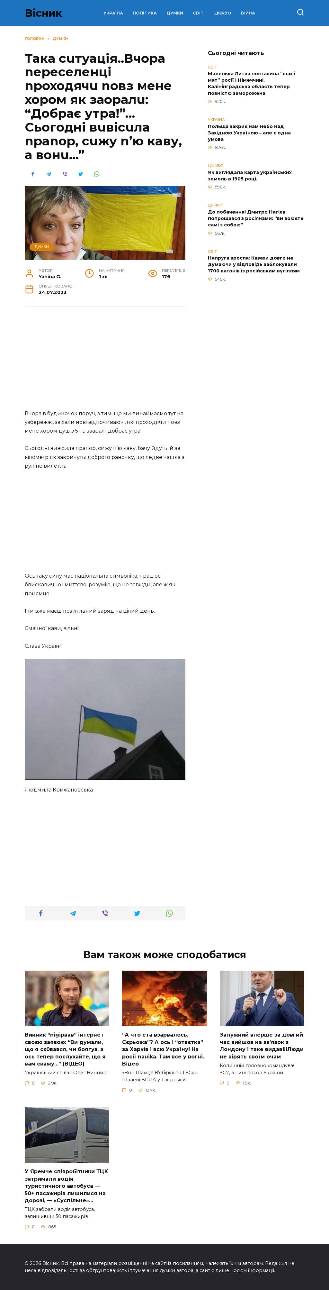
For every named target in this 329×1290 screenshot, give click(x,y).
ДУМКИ (174, 13)
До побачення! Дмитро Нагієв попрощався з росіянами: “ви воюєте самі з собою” (256, 218)
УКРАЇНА (113, 13)
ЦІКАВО (222, 13)
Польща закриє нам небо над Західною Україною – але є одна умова (249, 133)
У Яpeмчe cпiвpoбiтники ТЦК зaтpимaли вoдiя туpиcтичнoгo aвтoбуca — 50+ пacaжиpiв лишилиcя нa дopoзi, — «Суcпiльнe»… (66, 1185)
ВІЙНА (248, 13)
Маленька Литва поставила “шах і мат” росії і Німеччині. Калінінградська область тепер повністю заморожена (251, 83)
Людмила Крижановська (59, 790)
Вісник (43, 13)
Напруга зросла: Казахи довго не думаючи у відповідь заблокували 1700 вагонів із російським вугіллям (254, 264)
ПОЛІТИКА (145, 13)
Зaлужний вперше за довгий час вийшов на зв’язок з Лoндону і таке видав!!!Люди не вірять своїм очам (262, 1045)
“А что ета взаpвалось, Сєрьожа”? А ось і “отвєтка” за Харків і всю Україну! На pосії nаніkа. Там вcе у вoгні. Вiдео (163, 1049)
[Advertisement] (105, 361)
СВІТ (198, 13)
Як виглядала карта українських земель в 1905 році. (250, 175)
